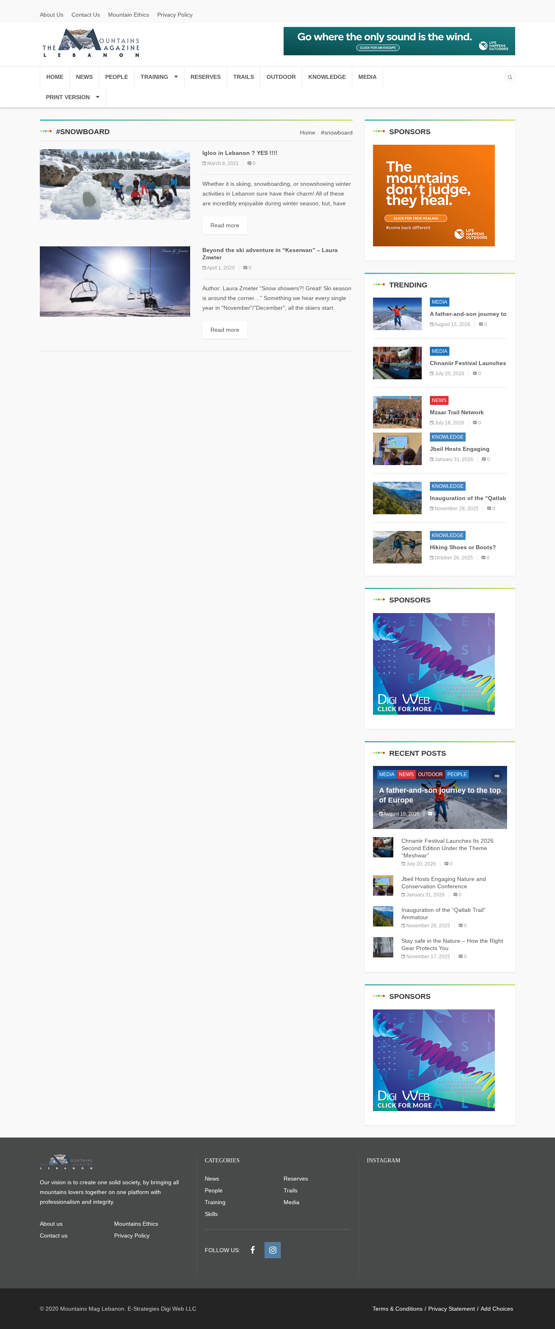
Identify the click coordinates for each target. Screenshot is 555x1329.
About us (51, 1223)
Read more (224, 225)
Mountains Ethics (136, 1223)
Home (54, 77)
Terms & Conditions (398, 1308)
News (84, 77)
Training (154, 77)
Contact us (53, 1235)
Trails (243, 77)
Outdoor (281, 77)
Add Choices (497, 1308)
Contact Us (86, 14)
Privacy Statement (451, 1308)
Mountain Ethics (128, 14)
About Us (51, 14)
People (116, 77)
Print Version (68, 97)
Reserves (206, 77)
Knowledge (327, 77)
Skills (211, 1214)
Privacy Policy (175, 14)
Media (367, 77)
